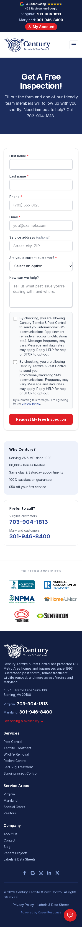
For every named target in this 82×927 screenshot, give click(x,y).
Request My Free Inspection (41, 419)
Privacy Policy (23, 905)
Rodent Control (15, 761)
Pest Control (13, 742)
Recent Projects (16, 853)
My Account (43, 26)
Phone (15, 197)
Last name (19, 176)
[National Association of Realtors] (60, 584)
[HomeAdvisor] (60, 599)
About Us (10, 834)
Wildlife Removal (16, 754)
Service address (30, 237)
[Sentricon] (52, 615)
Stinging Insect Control (20, 773)
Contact (9, 840)
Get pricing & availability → (24, 721)
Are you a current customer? (33, 258)
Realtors (10, 813)
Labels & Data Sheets (20, 859)
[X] (57, 873)
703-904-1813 (41, 14)
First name (19, 156)
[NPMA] (21, 599)
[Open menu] (73, 44)
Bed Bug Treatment (18, 767)
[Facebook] (24, 873)
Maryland (11, 800)
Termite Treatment (17, 748)
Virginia (9, 794)
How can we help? (24, 278)
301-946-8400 (41, 20)
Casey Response (49, 912)
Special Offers (14, 807)
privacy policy (31, 403)
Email (14, 217)
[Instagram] (41, 873)
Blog (7, 847)
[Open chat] (70, 915)
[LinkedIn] (49, 873)
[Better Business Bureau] (21, 584)
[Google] (33, 873)
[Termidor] (22, 615)
